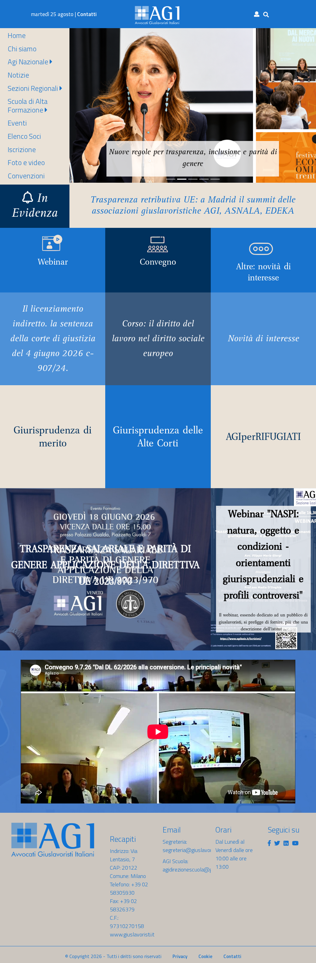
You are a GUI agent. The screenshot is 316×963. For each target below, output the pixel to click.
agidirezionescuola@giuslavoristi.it (201, 869)
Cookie (205, 956)
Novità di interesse (263, 339)
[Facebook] (269, 843)
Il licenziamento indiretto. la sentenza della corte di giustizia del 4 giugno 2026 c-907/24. (52, 339)
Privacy (180, 956)
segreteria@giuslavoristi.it (192, 850)
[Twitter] (277, 843)
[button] (87, 106)
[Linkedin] (286, 843)
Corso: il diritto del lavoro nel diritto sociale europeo (158, 339)
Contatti (87, 14)
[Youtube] (295, 843)
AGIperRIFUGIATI (263, 436)
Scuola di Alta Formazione (28, 105)
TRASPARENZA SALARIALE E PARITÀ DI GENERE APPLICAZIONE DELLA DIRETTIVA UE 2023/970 (105, 565)
